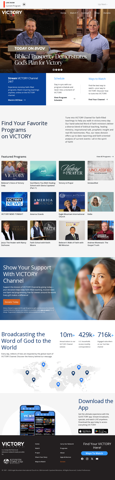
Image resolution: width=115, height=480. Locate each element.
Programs (63, 448)
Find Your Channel (97, 99)
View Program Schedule (60, 98)
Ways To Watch (94, 453)
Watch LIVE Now (15, 100)
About (62, 453)
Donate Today (11, 302)
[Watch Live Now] (24, 4)
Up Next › (102, 4)
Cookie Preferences (83, 470)
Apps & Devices (65, 457)
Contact (85, 13)
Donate (107, 13)
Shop (97, 13)
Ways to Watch (40, 462)
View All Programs (104, 156)
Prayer (37, 453)
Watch (73, 13)
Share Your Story (41, 457)
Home (63, 13)
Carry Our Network (67, 444)
